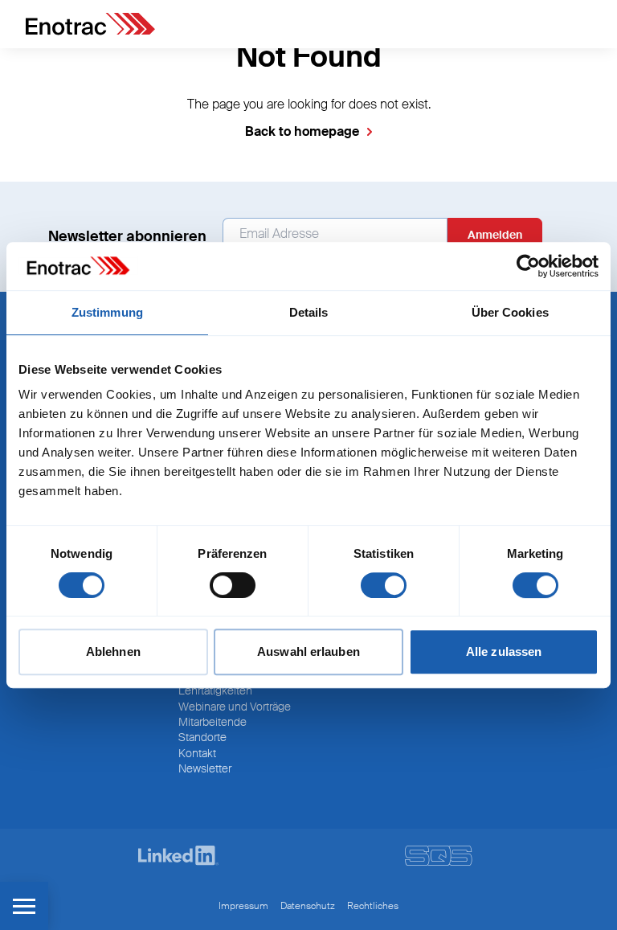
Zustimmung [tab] (107, 312)
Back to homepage (302, 131)
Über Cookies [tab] (510, 312)
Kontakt (197, 753)
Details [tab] (309, 312)
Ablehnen (113, 651)
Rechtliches (372, 905)
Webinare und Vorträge (234, 706)
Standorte (202, 737)
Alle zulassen (503, 651)
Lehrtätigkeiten (215, 690)
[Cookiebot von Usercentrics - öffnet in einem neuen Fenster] (528, 266)
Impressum (243, 905)
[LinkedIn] (178, 856)
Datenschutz (307, 905)
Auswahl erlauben (308, 651)
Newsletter (204, 768)
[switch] (232, 585)
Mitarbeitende (212, 722)
